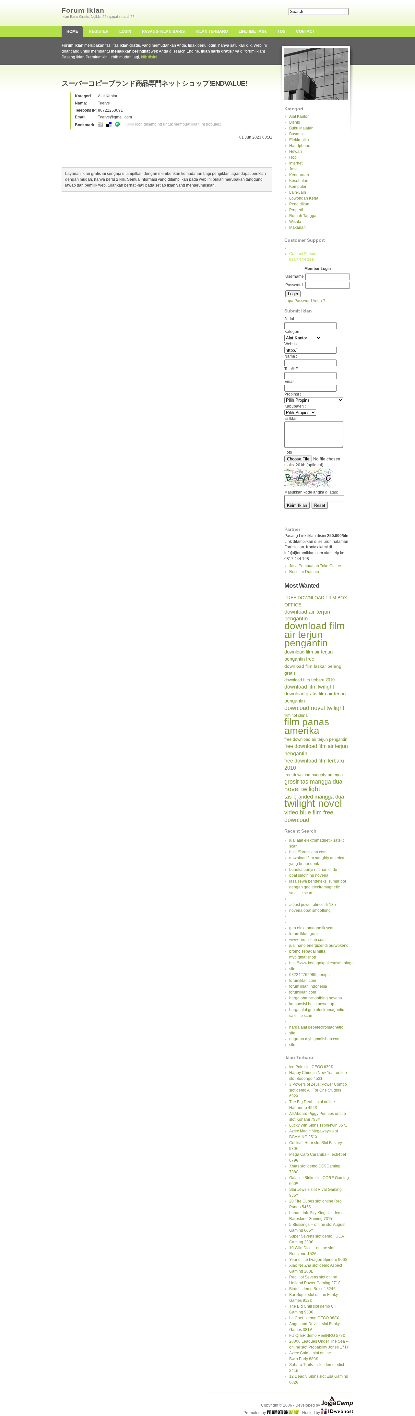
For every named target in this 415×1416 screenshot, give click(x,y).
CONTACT (305, 31)
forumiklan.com (302, 992)
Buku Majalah (301, 128)
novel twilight (302, 789)
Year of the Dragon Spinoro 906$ (318, 1259)
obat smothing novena (308, 875)
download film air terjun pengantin (314, 634)
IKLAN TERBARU (212, 31)
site (292, 969)
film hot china (296, 715)
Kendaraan (299, 175)
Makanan (297, 227)
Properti (296, 210)
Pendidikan (299, 204)
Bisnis (294, 122)
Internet (295, 163)
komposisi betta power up (311, 1004)
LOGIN (125, 31)
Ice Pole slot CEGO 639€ (311, 1067)
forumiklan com (302, 980)
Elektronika (299, 140)
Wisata (295, 221)
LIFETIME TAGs (253, 31)
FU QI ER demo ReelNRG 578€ (317, 1335)
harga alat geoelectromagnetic (316, 1027)
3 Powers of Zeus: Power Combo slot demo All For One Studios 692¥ (318, 1090)
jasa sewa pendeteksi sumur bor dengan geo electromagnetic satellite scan (317, 887)
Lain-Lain (297, 192)
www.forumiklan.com (307, 939)
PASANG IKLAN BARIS (163, 31)
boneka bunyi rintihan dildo (313, 869)
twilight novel (313, 803)
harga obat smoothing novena (315, 998)
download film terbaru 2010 (309, 679)
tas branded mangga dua (314, 796)
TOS (281, 31)
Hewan (295, 151)
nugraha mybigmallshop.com (314, 1039)
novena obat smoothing (310, 910)
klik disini (149, 57)
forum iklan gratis (304, 934)
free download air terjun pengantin (315, 739)
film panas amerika (306, 726)
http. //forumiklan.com (307, 852)
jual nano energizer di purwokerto (319, 945)
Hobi (293, 157)
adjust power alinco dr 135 (312, 904)
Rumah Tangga (302, 216)
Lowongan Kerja (303, 198)
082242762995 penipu (309, 974)
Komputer (297, 186)
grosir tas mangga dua (313, 781)
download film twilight (309, 687)
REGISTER (99, 31)
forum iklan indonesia (308, 986)
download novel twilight (314, 708)
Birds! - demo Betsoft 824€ (312, 1289)
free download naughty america (313, 774)
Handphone (299, 145)
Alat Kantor (299, 116)
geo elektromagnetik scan (312, 928)
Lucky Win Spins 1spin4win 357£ (318, 1125)
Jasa (293, 169)
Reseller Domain (304, 571)
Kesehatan (298, 180)
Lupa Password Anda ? (304, 301)
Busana (296, 134)
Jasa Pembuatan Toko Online (315, 566)
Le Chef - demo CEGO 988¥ (314, 1318)
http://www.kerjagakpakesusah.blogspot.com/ (328, 963)
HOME (72, 31)
